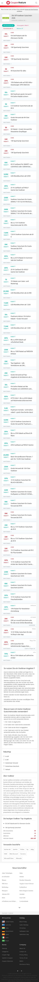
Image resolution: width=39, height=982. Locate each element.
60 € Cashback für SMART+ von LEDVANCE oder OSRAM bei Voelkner (22, 165)
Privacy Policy (24, 955)
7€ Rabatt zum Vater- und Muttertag (20, 282)
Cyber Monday (24, 925)
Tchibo (34, 629)
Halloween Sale (24, 931)
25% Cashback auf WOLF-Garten (22, 445)
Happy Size (33, 640)
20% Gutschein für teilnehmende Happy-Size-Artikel (20, 645)
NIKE (5, 854)
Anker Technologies (7, 873)
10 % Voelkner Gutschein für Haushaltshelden (21, 598)
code (12, 617)
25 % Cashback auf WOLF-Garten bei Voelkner (20, 189)
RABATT (13, 91)
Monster (4, 880)
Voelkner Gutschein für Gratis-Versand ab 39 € (21, 247)
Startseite (4, 913)
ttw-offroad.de (5, 876)
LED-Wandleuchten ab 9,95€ (21, 176)
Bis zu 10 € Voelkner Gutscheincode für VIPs (19, 224)
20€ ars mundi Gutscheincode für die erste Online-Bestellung (21, 621)
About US (22, 948)
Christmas (23, 928)
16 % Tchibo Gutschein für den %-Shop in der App (21, 633)
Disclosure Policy (25, 964)
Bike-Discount (14, 854)
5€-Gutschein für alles (18, 71)
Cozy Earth (22, 897)
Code (12, 32)
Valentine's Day (24, 934)
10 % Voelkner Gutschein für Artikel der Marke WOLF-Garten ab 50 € (22, 563)
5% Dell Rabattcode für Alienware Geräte (19, 37)
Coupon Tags (6, 955)
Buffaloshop (5, 887)
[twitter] (18, 971)
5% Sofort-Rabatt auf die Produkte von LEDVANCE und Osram (21, 387)
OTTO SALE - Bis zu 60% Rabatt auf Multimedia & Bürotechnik (21, 399)
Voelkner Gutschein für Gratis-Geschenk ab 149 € (21, 575)
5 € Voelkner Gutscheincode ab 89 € (22, 107)
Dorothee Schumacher (25, 880)
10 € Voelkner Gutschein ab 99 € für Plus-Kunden (22, 551)
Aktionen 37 (20, 28)
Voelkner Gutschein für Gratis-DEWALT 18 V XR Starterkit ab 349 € (21, 212)
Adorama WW (5, 894)
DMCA (21, 961)
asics (34, 652)
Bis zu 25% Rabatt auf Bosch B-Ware (21, 434)
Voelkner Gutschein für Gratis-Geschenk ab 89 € (21, 586)
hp (27, 849)
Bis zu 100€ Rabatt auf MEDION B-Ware (22, 352)
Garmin (15, 849)
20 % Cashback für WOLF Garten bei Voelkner (19, 270)
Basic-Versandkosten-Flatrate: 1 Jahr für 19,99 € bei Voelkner (22, 458)
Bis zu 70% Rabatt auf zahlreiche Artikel (22, 656)
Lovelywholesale (24, 901)
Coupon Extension (7, 961)
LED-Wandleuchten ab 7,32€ (21, 305)
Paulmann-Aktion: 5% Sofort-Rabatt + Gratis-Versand (21, 317)
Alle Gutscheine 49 (8, 25)
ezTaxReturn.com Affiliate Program (10, 901)
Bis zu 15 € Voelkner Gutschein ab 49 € (21, 528)
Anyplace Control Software (27, 883)
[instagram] (21, 971)
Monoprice (5, 890)
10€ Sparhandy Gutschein (20, 47)
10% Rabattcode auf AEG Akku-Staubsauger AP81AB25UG (21, 83)
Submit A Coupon (7, 958)
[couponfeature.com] (16, 2)
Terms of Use (23, 958)
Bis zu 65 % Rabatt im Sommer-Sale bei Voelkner (22, 259)
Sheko (21, 873)
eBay (32, 849)
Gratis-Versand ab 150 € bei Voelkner (20, 469)
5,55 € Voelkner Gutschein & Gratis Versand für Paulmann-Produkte (21, 422)
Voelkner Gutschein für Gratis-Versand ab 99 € (21, 504)
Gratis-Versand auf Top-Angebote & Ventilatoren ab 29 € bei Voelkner (21, 376)
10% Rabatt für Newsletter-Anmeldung (20, 610)
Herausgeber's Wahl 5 (22, 25)
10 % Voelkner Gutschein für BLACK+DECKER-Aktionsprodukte (21, 481)
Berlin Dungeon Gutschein (26, 890)
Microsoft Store (8, 858)
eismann (22, 876)
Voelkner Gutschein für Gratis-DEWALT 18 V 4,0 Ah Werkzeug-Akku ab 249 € (22, 200)
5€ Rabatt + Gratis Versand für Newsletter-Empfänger (21, 130)
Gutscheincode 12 (8, 28)
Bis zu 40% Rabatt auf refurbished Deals (18, 341)
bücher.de (7, 849)
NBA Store (5, 883)
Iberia (3, 897)
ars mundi (33, 617)
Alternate (19, 858)
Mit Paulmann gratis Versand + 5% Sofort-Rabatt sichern (21, 95)
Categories (5, 951)
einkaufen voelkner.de (18, 20)
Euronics (23, 854)
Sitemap (4, 948)
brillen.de (33, 605)
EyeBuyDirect (23, 887)
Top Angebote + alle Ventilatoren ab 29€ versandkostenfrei (18, 364)
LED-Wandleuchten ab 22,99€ (21, 293)
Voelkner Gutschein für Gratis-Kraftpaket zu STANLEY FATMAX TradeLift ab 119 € (22, 493)
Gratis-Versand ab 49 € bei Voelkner (20, 118)
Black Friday (23, 922)
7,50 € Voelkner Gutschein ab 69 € (22, 235)
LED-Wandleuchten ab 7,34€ (21, 328)
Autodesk (22, 894)
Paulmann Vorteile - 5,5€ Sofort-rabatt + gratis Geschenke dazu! (22, 411)
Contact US (23, 951)
